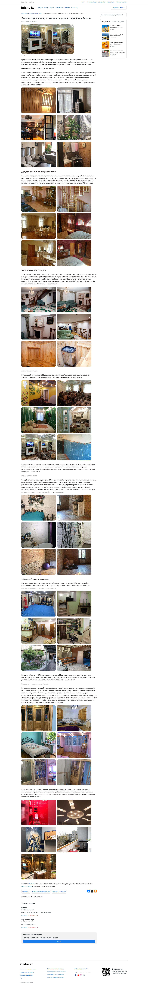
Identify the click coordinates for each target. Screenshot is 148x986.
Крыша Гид (74, 7)
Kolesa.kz (24, 2)
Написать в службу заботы (27, 972)
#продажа (25, 892)
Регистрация (111, 2)
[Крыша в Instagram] (81, 975)
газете (34, 969)
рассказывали (26, 886)
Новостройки (59, 7)
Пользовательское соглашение (55, 974)
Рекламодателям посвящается (55, 969)
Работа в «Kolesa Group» (26, 975)
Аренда (46, 7)
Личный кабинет (122, 2)
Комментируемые (118, 21)
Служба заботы (91, 2)
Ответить (24, 915)
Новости (67, 7)
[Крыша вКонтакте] (84, 975)
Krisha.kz (24, 13)
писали (31, 884)
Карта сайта (23, 978)
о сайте (29, 969)
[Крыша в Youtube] (78, 975)
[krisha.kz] (26, 964)
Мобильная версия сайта (81, 969)
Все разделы (32, 13)
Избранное (101, 2)
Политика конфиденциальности (55, 977)
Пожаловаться (33, 915)
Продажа (40, 7)
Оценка (52, 7)
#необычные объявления (41, 892)
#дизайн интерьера (59, 892)
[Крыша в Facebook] (76, 975)
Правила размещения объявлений (56, 971)
